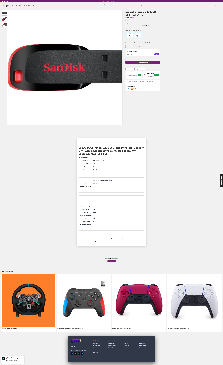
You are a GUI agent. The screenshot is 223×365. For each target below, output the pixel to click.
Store (220, 1)
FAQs (98, 140)
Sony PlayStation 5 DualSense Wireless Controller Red (122, 328)
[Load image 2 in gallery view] (4, 18)
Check (157, 54)
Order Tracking (142, 345)
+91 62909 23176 (210, 1)
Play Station (95, 352)
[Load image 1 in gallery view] (4, 13)
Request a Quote (143, 347)
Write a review (111, 261)
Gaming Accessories (97, 350)
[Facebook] (4, 1)
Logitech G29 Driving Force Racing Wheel (9, 328)
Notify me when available (143, 62)
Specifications (91, 140)
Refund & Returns (112, 345)
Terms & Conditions (112, 347)
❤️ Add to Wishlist (130, 69)
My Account (142, 343)
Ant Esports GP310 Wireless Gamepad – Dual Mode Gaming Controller (70, 328)
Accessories (132, 17)
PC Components (96, 343)
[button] (219, 5)
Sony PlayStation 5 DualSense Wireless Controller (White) (178, 328)
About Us (126, 343)
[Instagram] (2, 1)
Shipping (127, 27)
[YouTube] (9, 1)
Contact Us (126, 345)
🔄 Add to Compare (140, 69)
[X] (11, 1)
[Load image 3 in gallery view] (4, 24)
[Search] (140, 5)
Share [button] (128, 20)
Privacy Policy (111, 343)
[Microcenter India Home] (76, 343)
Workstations (96, 347)
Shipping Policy (111, 350)
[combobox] (122, 5)
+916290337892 (74, 346)
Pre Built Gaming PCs (97, 345)
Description (82, 140)
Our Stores (126, 347)
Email (216, 1)
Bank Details (127, 350)
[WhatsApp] (7, 1)
